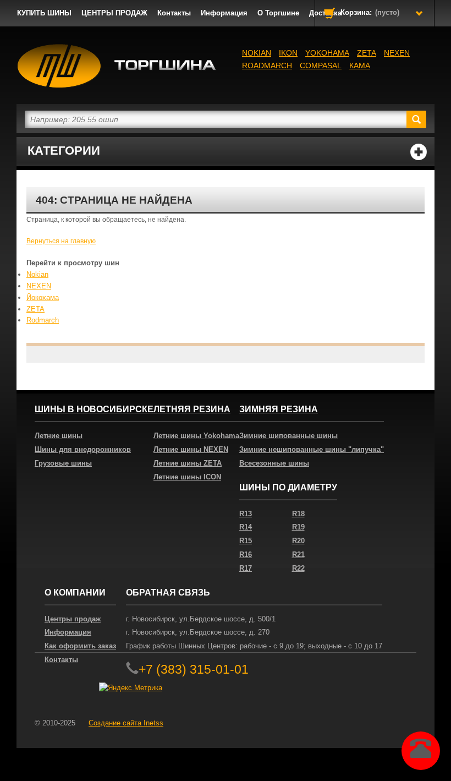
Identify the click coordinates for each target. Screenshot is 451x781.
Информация (224, 13)
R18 (298, 514)
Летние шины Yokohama (196, 436)
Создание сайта (126, 723)
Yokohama (327, 52)
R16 (245, 554)
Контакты (174, 13)
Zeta (366, 52)
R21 (298, 554)
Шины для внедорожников (83, 449)
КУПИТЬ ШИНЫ (44, 13)
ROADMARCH (267, 65)
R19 (298, 527)
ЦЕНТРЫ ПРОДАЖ (114, 13)
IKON (288, 52)
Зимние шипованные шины (288, 436)
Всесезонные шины (274, 463)
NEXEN (397, 52)
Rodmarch (42, 320)
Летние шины (58, 436)
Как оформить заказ (80, 646)
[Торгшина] (116, 66)
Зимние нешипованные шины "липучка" (311, 449)
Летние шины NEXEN (190, 449)
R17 (245, 568)
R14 (245, 527)
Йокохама (42, 297)
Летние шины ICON (187, 477)
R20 (298, 541)
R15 (245, 541)
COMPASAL (321, 65)
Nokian (256, 52)
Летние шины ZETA (187, 463)
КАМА (359, 65)
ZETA (35, 309)
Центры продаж (73, 619)
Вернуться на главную (61, 241)
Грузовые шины (63, 463)
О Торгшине (278, 13)
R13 (245, 514)
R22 (298, 568)
